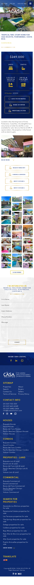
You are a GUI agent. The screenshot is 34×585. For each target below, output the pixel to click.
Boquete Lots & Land (11, 461)
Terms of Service (9, 394)
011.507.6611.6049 (10, 406)
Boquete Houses (9, 424)
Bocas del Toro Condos (12, 447)
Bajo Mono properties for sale (15, 531)
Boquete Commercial (11, 481)
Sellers (21, 391)
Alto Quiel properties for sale (14, 539)
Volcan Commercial (11, 492)
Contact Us (7, 391)
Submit (17, 342)
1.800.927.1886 (22, 3)
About (20, 387)
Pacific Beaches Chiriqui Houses (15, 431)
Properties (7, 387)
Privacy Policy (23, 394)
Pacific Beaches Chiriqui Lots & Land (15, 469)
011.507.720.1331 (10, 404)
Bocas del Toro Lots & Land (13, 466)
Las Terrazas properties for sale (15, 516)
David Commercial (10, 484)
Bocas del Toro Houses (12, 429)
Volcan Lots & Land (10, 472)
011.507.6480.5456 (11, 408)
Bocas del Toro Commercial (14, 486)
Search (6, 389)
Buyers (21, 389)
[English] (4, 560)
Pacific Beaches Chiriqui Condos (16, 450)
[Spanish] (6, 560)
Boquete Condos (9, 443)
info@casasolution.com (12, 410)
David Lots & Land (10, 464)
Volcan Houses (9, 434)
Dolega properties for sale (13, 525)
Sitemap (22, 570)
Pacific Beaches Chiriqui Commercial (12, 489)
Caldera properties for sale (13, 528)
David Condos (8, 445)
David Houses (8, 426)
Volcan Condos (9, 452)
